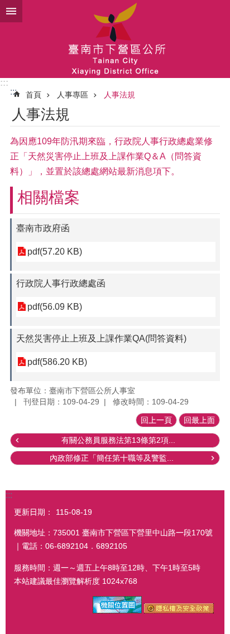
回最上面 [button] (199, 420)
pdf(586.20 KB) (57, 362)
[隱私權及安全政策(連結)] (179, 610)
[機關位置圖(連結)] (117, 610)
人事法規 (119, 94)
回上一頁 (156, 420)
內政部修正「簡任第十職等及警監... (112, 457)
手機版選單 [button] (11, 11)
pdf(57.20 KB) (54, 251)
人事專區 (72, 94)
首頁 (33, 94)
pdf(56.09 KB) (54, 306)
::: (4, 82)
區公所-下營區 (115, 39)
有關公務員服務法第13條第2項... (118, 440)
